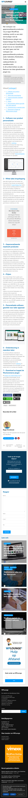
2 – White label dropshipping (13, 95)
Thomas (7, 585)
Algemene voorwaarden (6, 703)
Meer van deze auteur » (8, 438)
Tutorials (6, 567)
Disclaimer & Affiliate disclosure (8, 700)
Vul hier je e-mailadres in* (14, 468)
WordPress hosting (5, 705)
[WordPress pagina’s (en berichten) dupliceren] (14, 623)
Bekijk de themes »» (14, 233)
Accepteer (6, 794)
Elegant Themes (15, 215)
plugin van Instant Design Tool (12, 375)
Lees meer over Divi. (14, 238)
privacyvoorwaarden (14, 482)
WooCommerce (12, 405)
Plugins (5, 405)
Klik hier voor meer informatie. (15, 82)
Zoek (14, 680)
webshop (14, 143)
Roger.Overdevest (11, 23)
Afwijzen (13, 794)
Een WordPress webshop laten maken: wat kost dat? (13, 595)
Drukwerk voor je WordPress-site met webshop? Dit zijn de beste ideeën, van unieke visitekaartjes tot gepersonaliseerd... (14, 550)
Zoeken (3, 708)
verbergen (12, 88)
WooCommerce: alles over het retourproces (13, 573)
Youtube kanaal (5, 736)
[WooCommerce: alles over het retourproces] (14, 575)
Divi (9, 222)
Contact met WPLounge (6, 696)
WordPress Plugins (13, 9)
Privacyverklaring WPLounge (8, 697)
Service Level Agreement (7, 702)
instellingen (5, 791)
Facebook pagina (5, 738)
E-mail (4, 519)
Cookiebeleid (4, 699)
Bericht (4, 495)
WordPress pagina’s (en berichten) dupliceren (12, 619)
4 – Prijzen (8, 101)
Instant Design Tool (16, 185)
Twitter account (5, 739)
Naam (4, 513)
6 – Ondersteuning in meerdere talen (15, 107)
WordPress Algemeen (8, 615)
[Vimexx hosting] (14, 754)
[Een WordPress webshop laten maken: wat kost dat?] (14, 599)
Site (3, 524)
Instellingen (20, 794)
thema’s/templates (20, 153)
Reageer (9, 25)
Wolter (7, 561)
